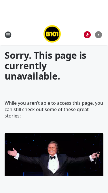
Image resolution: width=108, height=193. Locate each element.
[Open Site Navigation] (8, 34)
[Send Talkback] (87, 34)
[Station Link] (52, 34)
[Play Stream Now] (98, 34)
